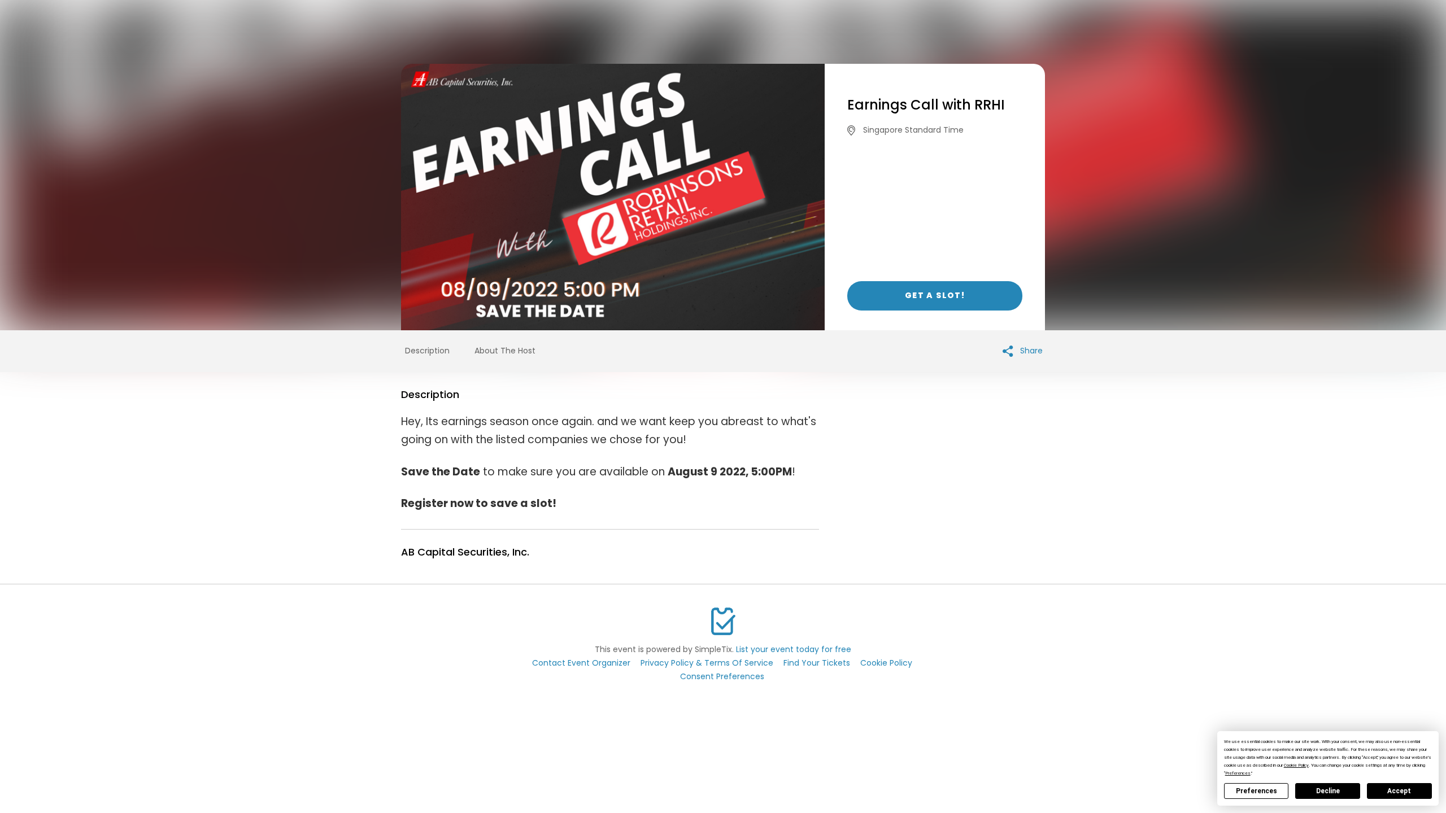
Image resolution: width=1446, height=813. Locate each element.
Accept (1399, 791)
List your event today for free (793, 649)
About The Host (504, 350)
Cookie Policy (886, 662)
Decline (1328, 791)
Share (1030, 350)
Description (427, 350)
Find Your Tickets (816, 662)
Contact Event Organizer (581, 662)
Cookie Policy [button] (1296, 765)
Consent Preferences (722, 676)
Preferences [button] (1238, 773)
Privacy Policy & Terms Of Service (707, 662)
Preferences (1256, 791)
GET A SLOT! (935, 295)
